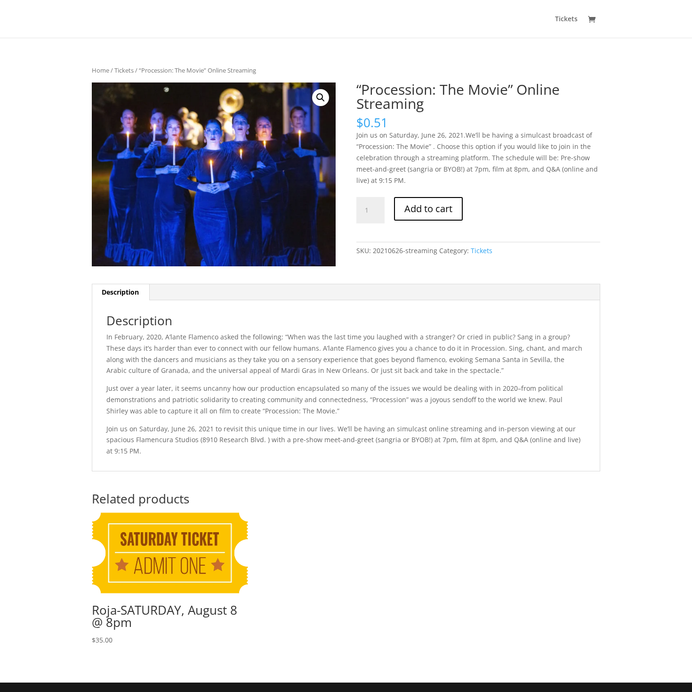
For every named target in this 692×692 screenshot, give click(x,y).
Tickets (566, 19)
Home (100, 70)
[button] (320, 97)
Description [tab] (120, 292)
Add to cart (428, 208)
